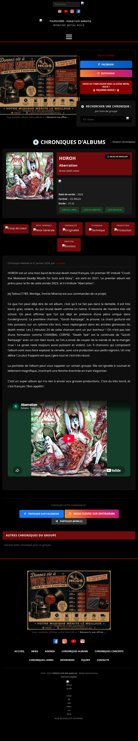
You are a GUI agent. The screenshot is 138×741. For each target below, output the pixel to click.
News (34, 651)
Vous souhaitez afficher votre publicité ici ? (38, 117)
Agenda (50, 651)
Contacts (103, 660)
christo (61, 263)
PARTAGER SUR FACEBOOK (43, 513)
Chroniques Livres (41, 660)
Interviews (67, 660)
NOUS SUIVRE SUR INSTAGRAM (94, 513)
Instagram (108, 73)
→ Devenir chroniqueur (123, 141)
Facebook (107, 64)
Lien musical (114, 209)
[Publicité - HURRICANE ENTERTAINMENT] (38, 85)
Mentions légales (69, 676)
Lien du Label (69, 209)
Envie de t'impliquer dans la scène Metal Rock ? (106, 87)
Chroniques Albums (75, 651)
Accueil (19, 651)
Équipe (85, 660)
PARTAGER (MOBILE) (70, 521)
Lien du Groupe (92, 209)
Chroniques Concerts (109, 651)
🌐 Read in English (117, 157)
